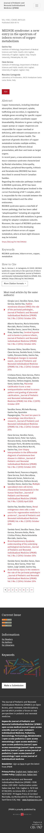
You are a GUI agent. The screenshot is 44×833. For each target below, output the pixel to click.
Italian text (32, 772)
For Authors (7, 642)
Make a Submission (14, 685)
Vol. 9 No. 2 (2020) (9, 20)
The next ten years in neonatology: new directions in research (24, 418)
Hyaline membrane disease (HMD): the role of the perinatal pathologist (23, 307)
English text (21, 772)
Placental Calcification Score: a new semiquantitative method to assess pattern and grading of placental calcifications (23, 390)
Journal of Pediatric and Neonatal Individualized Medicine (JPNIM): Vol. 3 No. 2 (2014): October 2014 (23, 315)
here (22, 764)
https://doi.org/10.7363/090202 (14, 242)
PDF (5, 92)
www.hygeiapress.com (32, 800)
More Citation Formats (14, 283)
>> (32, 590)
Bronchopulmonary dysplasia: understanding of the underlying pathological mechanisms (22, 544)
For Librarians (8, 645)
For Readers (7, 639)
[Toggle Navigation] (36, 5)
